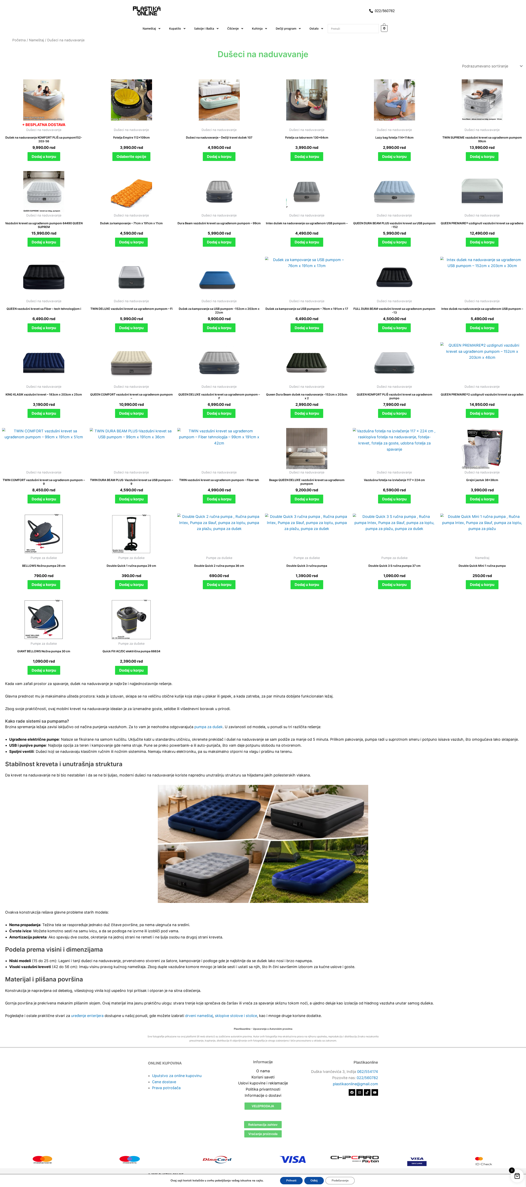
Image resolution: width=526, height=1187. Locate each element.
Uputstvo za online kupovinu (177, 1076)
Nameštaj (149, 28)
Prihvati (291, 1180)
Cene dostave (164, 1082)
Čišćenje (233, 28)
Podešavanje (340, 1180)
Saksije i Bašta (204, 28)
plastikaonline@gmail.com (355, 1084)
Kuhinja (257, 28)
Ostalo (314, 28)
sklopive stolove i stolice (236, 1015)
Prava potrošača (166, 1088)
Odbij (314, 1180)
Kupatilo (175, 28)
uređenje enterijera (87, 1015)
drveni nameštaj (199, 1015)
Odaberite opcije (131, 156)
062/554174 (367, 1071)
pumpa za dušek (208, 727)
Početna (19, 40)
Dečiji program (286, 28)
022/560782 (367, 1078)
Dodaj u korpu (44, 156)
